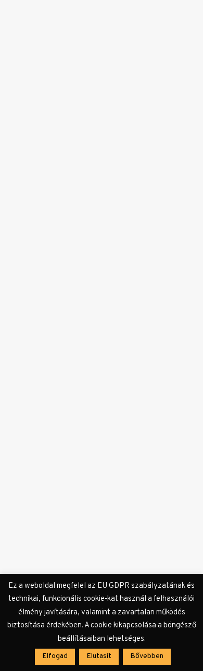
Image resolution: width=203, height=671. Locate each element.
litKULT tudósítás (94, 138)
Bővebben (44, 220)
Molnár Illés (48, 430)
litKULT (125, 138)
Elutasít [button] (98, 656)
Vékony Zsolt (49, 138)
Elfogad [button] (55, 656)
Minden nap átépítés (81, 306)
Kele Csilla (46, 292)
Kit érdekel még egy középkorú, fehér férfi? (86, 159)
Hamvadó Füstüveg (77, 445)
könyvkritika (101, 292)
